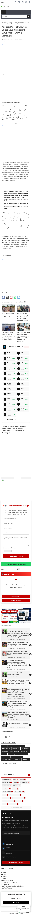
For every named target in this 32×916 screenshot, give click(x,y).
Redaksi (3, 872)
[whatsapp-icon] (26, 2)
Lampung (17, 759)
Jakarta (5, 751)
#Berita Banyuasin (25, 782)
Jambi (4, 754)
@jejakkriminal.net (10, 737)
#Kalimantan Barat (6, 785)
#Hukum (16, 782)
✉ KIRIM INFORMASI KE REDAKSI (16, 862)
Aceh (4, 745)
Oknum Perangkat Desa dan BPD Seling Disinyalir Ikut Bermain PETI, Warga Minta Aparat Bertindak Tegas (18, 682)
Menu (3, 12)
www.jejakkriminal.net (9, 853)
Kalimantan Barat (16, 756)
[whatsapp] (15, 297)
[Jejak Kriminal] (5, 7)
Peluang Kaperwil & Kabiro (9, 882)
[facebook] (3, 297)
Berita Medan (6, 748)
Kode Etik (3, 876)
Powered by (13, 908)
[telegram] (18, 297)
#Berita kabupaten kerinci (15, 794)
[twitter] (7, 297)
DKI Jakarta (15, 748)
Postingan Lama (26, 478)
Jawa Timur (5, 756)
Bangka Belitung (19, 745)
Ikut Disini (16, 902)
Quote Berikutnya (16, 596)
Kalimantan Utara (7, 759)
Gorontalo (25, 748)
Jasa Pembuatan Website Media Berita (12, 886)
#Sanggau (15, 788)
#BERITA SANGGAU (6, 782)
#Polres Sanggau (6, 788)
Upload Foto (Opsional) (9, 548)
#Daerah (15, 779)
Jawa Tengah (22, 754)
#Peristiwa (5, 794)
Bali (10, 745)
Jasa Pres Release (6, 888)
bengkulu (26, 759)
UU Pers (3, 874)
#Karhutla (22, 779)
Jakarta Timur (25, 751)
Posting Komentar (6, 41)
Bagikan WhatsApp (16, 600)
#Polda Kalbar (16, 785)
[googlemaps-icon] (29, 2)
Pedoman (3, 878)
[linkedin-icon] (22, 2)
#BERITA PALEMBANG (7, 791)
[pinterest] (11, 297)
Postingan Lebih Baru (7, 478)
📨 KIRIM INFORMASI (16, 556)
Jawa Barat (12, 754)
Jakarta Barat (14, 751)
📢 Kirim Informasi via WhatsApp (16, 564)
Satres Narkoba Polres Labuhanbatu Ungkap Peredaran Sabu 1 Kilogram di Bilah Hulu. (17, 653)
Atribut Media (5, 884)
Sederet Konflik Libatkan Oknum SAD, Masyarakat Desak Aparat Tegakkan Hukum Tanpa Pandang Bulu (17, 644)
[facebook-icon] (15, 2)
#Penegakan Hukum (19, 791)
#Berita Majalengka (6, 779)
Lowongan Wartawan (7, 880)
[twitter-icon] (19, 2)
